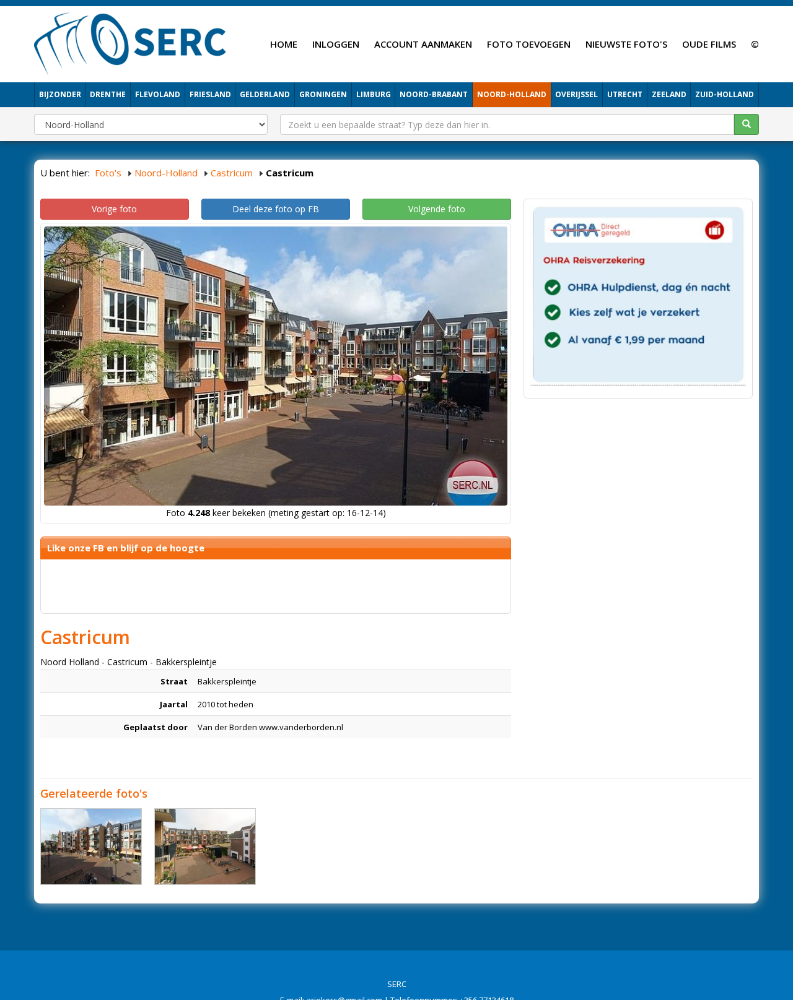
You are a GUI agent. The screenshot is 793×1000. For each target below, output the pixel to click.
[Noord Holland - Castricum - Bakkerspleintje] (91, 846)
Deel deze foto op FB (275, 209)
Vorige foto (114, 209)
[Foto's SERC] (130, 42)
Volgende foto (436, 209)
